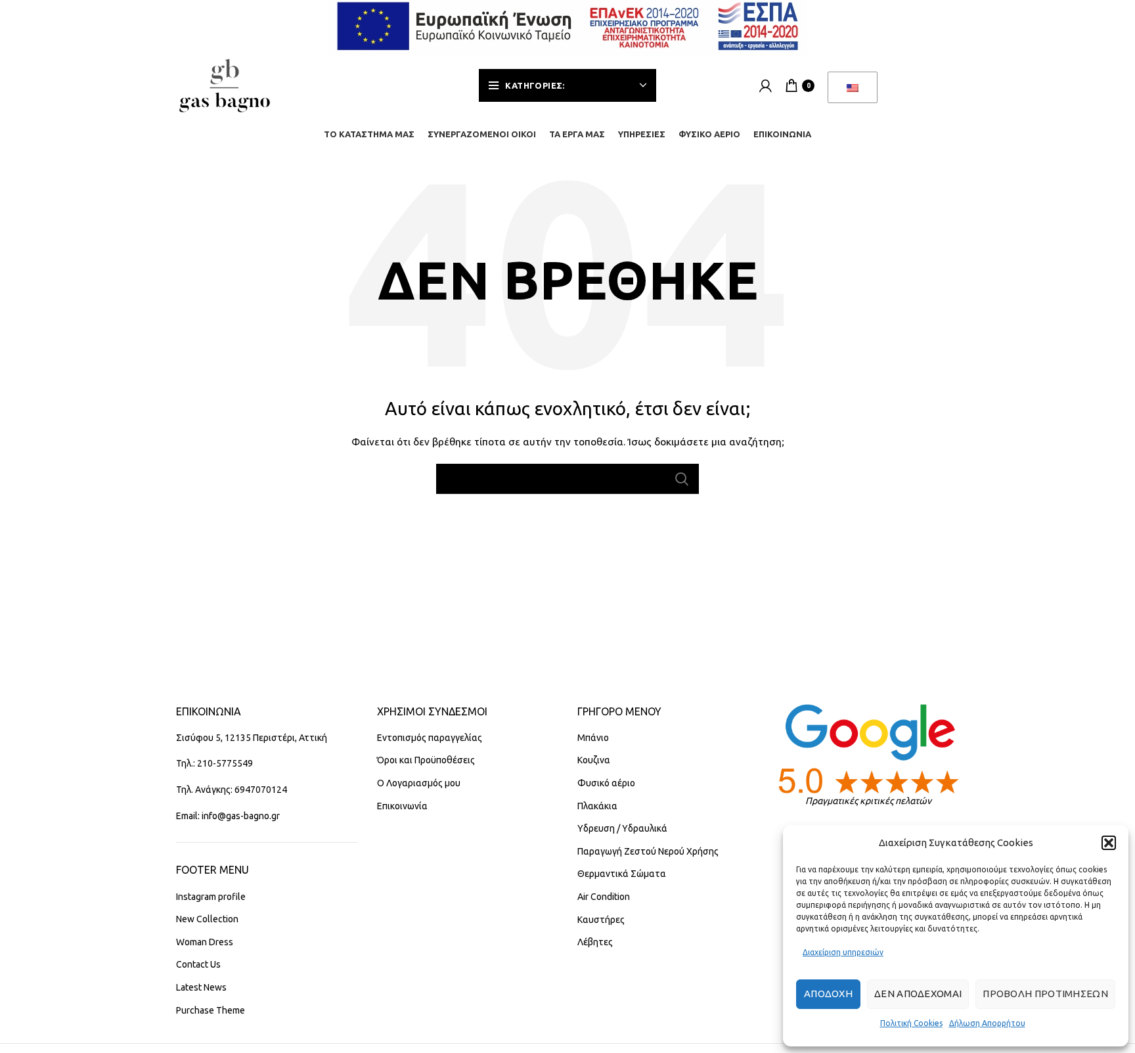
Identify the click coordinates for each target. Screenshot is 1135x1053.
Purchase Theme (210, 1010)
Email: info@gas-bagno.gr (228, 816)
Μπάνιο (593, 737)
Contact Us (198, 964)
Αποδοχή (828, 993)
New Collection (207, 919)
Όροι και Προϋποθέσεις (426, 760)
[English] (853, 87)
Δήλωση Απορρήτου (987, 1023)
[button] (1108, 842)
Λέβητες (595, 942)
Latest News (201, 987)
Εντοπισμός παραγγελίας (429, 737)
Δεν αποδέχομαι (918, 993)
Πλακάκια (597, 806)
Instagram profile (211, 896)
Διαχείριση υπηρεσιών (843, 952)
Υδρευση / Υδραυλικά (622, 828)
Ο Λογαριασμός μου (418, 783)
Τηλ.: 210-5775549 (214, 763)
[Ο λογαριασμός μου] (765, 85)
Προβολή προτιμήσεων (1045, 993)
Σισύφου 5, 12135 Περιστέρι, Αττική (251, 737)
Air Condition (603, 896)
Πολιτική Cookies (911, 1023)
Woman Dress (204, 942)
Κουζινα (593, 760)
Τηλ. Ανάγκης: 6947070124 (231, 789)
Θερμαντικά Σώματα (621, 873)
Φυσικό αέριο (606, 783)
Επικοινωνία (402, 806)
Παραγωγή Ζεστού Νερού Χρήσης (648, 851)
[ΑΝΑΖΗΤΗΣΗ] (681, 479)
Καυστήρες (601, 919)
